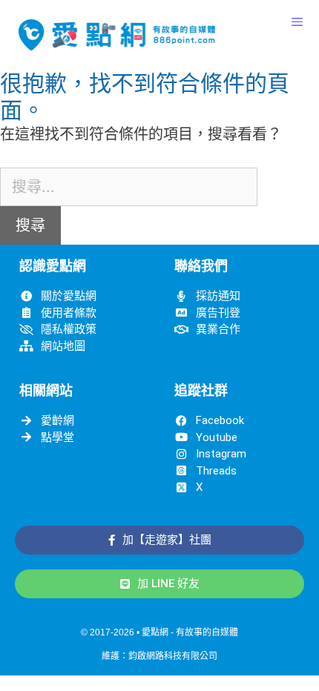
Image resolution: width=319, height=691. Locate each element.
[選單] (297, 22)
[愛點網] (117, 35)
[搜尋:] (128, 187)
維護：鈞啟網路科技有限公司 (159, 656)
